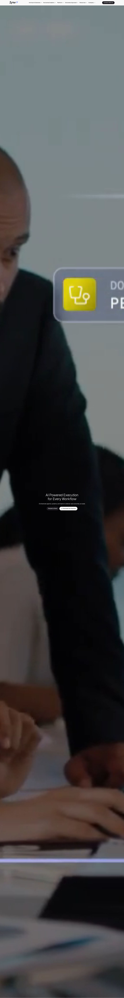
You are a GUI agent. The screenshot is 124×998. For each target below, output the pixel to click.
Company (91, 2)
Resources (83, 2)
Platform (59, 2)
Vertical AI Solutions (34, 2)
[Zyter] (13, 2)
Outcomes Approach (71, 2)
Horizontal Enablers (48, 2)
